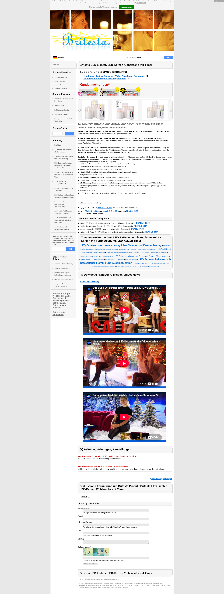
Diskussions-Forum (61, 114)
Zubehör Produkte (60, 88)
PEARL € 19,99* (143, 223)
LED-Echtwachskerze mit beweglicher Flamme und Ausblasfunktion (63, 165)
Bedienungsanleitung (89, 281)
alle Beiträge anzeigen (162, 478)
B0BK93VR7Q (134, 208)
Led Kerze (57, 145)
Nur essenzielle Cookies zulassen (103, 7)
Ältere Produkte (59, 81)
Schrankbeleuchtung (63, 264)
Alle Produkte (59, 85)
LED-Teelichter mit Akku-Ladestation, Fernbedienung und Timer (63, 220)
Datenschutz (141, 3)
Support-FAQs (59, 105)
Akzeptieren (126, 7)
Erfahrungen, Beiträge (61, 110)
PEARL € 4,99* (137, 229)
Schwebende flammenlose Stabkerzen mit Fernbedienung (62, 204)
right (171, 110)
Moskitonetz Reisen (63, 279)
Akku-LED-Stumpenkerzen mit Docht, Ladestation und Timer (63, 174)
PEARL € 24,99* (104, 208)
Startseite (131, 57)
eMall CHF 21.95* (110, 211)
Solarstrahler (61, 268)
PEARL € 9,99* (151, 232)
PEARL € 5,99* (140, 226)
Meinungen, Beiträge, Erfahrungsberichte (104, 78)
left (79, 110)
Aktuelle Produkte (60, 77)
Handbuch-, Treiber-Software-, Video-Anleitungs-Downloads (114, 76)
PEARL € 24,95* (132, 211)
